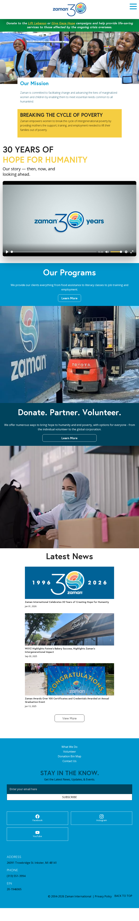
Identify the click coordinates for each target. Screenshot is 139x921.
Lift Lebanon (37, 23)
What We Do (69, 747)
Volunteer (69, 751)
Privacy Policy (103, 896)
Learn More (69, 298)
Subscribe (69, 797)
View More (69, 718)
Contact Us (69, 761)
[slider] (53, 251)
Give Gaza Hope (63, 23)
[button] (131, 6)
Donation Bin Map (69, 756)
